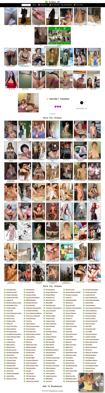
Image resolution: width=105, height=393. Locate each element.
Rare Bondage (66, 180)
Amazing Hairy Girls (12, 297)
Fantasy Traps (66, 201)
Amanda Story (30, 292)
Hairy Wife (94, 139)
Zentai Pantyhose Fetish (73, 381)
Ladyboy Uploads (90, 336)
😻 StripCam (42, 5)
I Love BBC (88, 331)
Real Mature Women (80, 160)
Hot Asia (48, 329)
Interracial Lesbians (38, 282)
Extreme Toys (10, 318)
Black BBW (49, 302)
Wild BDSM (49, 378)
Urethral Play (10, 376)
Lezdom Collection (52, 221)
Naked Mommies (53, 139)
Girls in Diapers (30, 323)
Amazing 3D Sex (90, 295)
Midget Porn (69, 347)
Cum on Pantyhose (52, 261)
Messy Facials (50, 347)
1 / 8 (11, 25)
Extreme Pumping (90, 316)
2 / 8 (25, 25)
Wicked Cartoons (66, 261)
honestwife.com (53, 391)
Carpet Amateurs (90, 305)
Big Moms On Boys (31, 302)
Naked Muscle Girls (71, 352)
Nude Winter (11, 240)
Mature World (94, 201)
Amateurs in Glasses (72, 295)
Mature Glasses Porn (91, 342)
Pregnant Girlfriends (32, 360)
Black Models (89, 302)
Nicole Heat (29, 355)
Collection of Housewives (80, 139)
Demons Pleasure (80, 221)
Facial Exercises (24, 159)
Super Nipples (50, 371)
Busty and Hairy (80, 201)
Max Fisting (88, 344)
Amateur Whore (50, 295)
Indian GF (49, 334)
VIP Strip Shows (94, 240)
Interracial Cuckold (71, 334)
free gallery (10, 66)
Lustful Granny (10, 342)
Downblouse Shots (91, 313)
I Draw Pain (69, 331)
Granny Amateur (24, 221)
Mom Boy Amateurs (91, 347)
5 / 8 (66, 25)
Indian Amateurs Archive (33, 334)
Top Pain (68, 373)
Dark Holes (49, 313)
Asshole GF (9, 300)
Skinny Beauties (50, 368)
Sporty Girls (66, 221)
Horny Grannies (24, 282)
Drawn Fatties (10, 316)
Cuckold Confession (11, 282)
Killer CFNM (69, 336)
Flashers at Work (90, 318)
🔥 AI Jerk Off (54, 5)
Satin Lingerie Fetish (32, 365)
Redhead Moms (11, 363)
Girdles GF (9, 323)
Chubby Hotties (11, 308)
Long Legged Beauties (92, 339)
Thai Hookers (30, 373)
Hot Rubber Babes (51, 331)
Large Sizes (9, 339)
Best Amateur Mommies (10, 139)
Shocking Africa (38, 159)
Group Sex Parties (66, 139)
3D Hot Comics (70, 289)
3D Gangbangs (50, 289)
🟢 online (12, 89)
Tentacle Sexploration (12, 373)
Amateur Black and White (25, 262)
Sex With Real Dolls (71, 365)
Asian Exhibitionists (91, 297)
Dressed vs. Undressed (25, 139)
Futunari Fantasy (71, 321)
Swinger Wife (89, 371)
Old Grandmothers (94, 180)
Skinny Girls (69, 368)
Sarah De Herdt (10, 365)
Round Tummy (70, 363)
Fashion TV (69, 318)
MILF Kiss (29, 342)
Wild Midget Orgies (52, 201)
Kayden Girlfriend (11, 221)
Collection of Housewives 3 (74, 308)
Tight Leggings (50, 373)
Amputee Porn (50, 297)
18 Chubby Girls (11, 289)
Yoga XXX (49, 381)
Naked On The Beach (52, 181)
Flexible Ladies (10, 321)
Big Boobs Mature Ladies (11, 160)
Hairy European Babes (32, 326)
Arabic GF (59, 45)
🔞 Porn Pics (78, 5)
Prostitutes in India (51, 360)
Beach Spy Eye (50, 300)
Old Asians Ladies (71, 355)
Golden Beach (70, 323)
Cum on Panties (70, 310)
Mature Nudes (38, 201)
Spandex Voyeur (90, 368)
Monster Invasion (11, 350)
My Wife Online (11, 201)
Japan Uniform (30, 336)
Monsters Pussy (31, 350)
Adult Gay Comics (11, 292)
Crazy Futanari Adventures (93, 308)
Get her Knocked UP (80, 241)
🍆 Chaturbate (66, 5)
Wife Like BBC (25, 180)
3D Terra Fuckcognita (91, 289)
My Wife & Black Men (53, 160)
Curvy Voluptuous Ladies (13, 313)
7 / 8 (94, 25)
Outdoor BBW (30, 357)
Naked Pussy (10, 355)
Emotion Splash (50, 316)
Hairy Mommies (50, 326)
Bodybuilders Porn (94, 282)
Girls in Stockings (51, 323)
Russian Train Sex (90, 363)
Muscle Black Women (52, 350)
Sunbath (52, 240)
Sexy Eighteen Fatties (52, 282)
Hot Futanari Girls (11, 331)
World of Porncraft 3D (66, 282)
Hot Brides (24, 201)
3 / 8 (39, 25)
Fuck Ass (29, 321)
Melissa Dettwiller (31, 347)
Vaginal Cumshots (51, 376)
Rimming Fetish (50, 363)
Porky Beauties (89, 357)
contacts (60, 391)
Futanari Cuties (50, 321)
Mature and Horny (94, 159)
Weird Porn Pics (70, 376)
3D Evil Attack (30, 289)
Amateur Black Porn (52, 292)
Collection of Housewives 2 (54, 308)
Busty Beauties (30, 305)
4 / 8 (52, 25)
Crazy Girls (80, 261)
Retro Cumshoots (31, 363)
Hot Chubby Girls (90, 329)
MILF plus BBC (50, 342)
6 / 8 (80, 25)
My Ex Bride (69, 350)
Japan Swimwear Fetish (13, 336)
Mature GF (66, 159)
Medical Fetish (10, 347)
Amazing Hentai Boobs (33, 297)
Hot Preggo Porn (31, 331)
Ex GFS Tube (69, 316)
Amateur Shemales (11, 295)
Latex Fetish (39, 221)
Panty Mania (69, 357)
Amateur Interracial (90, 292)
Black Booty (69, 302)
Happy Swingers (80, 180)
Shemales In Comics (24, 240)
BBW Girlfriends (31, 300)
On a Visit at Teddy (11, 357)
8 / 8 (41, 45)
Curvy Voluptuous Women (34, 313)
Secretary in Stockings (52, 365)
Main (34, 5)
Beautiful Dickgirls (71, 300)
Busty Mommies (39, 180)
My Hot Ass (88, 350)
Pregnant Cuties (11, 360)
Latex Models (94, 221)
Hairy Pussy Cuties (71, 326)
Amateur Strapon (31, 295)
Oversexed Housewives (11, 181)
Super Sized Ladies (71, 371)
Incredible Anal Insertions (13, 334)
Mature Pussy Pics (39, 139)
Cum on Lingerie (51, 310)
